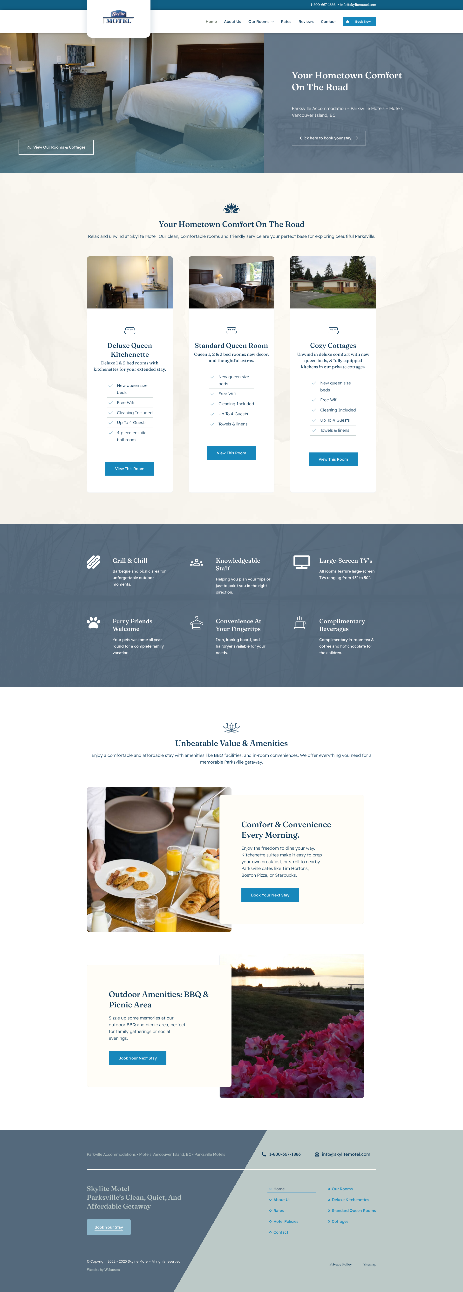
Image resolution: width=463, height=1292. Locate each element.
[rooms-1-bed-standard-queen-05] (231, 258)
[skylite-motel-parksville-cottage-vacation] (333, 258)
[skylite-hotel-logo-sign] (118, 11)
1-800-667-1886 (323, 4)
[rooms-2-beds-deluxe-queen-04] (130, 258)
